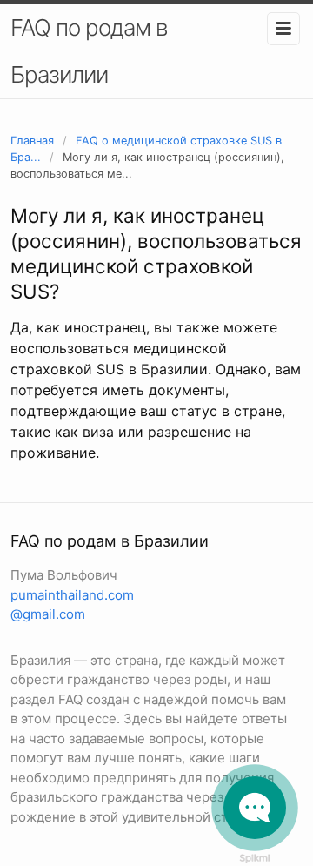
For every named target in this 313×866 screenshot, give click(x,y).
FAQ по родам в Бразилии (88, 51)
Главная (32, 140)
